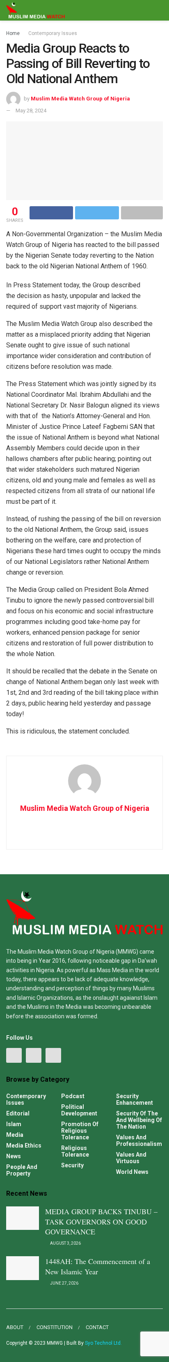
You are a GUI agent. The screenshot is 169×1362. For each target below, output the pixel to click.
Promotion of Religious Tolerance (79, 1131)
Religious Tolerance (75, 1151)
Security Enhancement (134, 1099)
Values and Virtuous (131, 1157)
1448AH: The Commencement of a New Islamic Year (97, 1266)
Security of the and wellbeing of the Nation (139, 1120)
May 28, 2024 (31, 110)
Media (14, 1135)
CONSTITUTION (55, 1327)
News (13, 1156)
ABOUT (14, 1327)
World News (132, 1172)
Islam (13, 1124)
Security (72, 1165)
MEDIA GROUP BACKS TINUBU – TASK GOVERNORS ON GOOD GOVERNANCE (101, 1221)
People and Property (21, 1170)
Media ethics (23, 1145)
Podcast (72, 1096)
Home (13, 33)
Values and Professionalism (139, 1140)
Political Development (79, 1110)
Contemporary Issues (52, 33)
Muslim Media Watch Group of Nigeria (80, 98)
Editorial (18, 1113)
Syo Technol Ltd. (103, 1343)
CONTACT (97, 1327)
